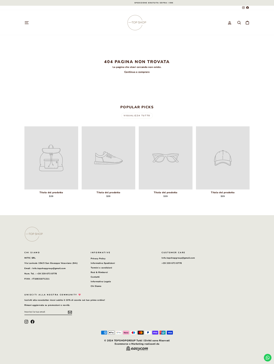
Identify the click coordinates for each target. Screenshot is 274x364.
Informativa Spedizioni (103, 263)
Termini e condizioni (101, 267)
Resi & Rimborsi (99, 272)
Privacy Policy (98, 258)
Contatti (95, 277)
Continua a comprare (137, 72)
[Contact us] (267, 357)
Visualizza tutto (137, 115)
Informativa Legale (101, 281)
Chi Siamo (96, 286)
